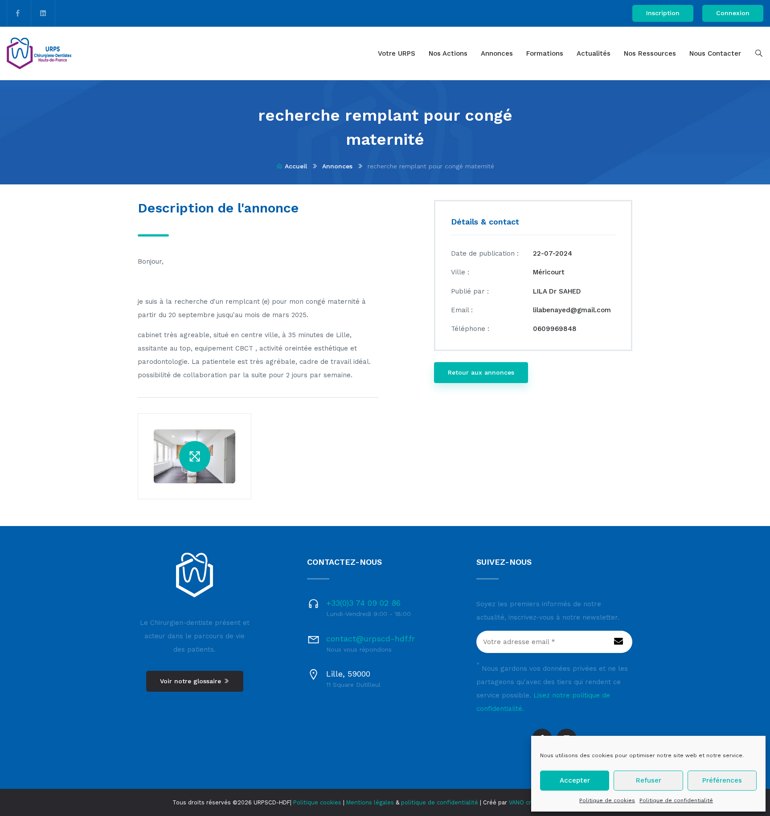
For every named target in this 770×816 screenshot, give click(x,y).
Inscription (663, 12)
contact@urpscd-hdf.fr (370, 638)
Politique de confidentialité (676, 800)
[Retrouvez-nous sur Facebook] (18, 13)
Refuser (648, 780)
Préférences (722, 780)
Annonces (497, 53)
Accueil (296, 166)
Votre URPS (396, 53)
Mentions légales (370, 802)
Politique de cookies (607, 800)
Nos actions (448, 53)
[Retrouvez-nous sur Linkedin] (43, 13)
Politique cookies (317, 802)
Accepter (575, 780)
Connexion (733, 12)
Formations (544, 53)
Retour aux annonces (481, 372)
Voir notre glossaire (191, 681)
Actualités (593, 53)
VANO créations (530, 802)
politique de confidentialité (439, 802)
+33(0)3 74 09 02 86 (363, 603)
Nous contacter (715, 53)
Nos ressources (650, 53)
